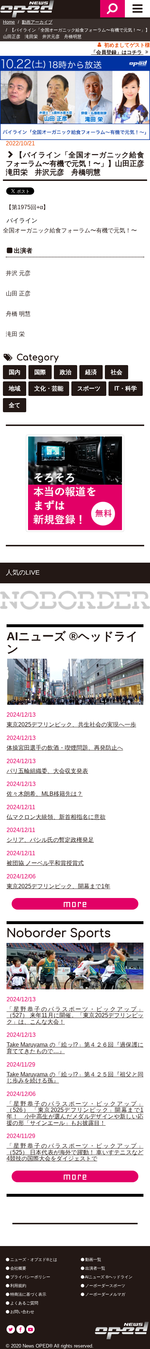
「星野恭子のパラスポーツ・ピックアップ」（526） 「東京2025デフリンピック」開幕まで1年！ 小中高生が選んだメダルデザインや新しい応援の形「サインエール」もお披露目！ (75, 1113)
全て (14, 405)
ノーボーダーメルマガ (104, 1294)
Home (9, 22)
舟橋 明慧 (18, 314)
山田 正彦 (18, 293)
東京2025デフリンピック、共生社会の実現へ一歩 (71, 724)
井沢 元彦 (18, 273)
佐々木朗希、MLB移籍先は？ (45, 794)
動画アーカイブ (37, 22)
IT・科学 (125, 388)
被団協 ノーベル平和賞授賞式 (45, 863)
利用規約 (17, 1285)
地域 (14, 388)
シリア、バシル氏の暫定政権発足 (50, 840)
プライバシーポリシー (29, 1277)
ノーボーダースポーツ (104, 1285)
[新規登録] (75, 483)
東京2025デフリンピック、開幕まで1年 (58, 886)
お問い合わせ (21, 1311)
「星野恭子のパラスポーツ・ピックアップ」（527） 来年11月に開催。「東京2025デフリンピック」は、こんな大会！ (75, 1015)
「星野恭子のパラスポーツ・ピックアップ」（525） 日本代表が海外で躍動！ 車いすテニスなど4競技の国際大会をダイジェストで (75, 1152)
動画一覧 (92, 1259)
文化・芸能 (48, 388)
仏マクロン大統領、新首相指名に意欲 (56, 817)
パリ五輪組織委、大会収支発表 (47, 771)
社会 (116, 372)
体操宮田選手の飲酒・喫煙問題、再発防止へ (65, 748)
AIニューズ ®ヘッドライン (108, 1277)
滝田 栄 (15, 334)
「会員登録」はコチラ (117, 52)
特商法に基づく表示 (27, 1294)
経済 (91, 372)
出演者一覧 (94, 1268)
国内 (14, 372)
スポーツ (88, 388)
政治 (65, 372)
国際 (40, 372)
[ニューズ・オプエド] (27, 8)
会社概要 (17, 1268)
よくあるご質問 (23, 1303)
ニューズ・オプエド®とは (33, 1259)
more (75, 904)
